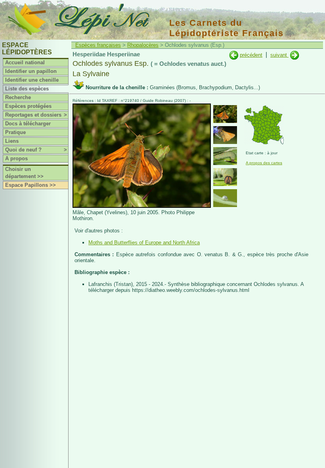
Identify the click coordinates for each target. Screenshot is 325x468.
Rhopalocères (143, 45)
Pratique (15, 132)
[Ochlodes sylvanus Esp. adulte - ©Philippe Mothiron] (225, 114)
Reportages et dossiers (36, 115)
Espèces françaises (98, 45)
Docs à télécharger (28, 124)
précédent (251, 55)
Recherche (18, 97)
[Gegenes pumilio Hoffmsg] (233, 55)
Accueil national (25, 62)
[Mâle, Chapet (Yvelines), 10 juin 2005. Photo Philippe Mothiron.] (142, 206)
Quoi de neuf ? (36, 150)
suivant (279, 55)
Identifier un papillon (31, 71)
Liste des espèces (27, 89)
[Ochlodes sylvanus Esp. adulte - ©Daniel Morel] (225, 135)
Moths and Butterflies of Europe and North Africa (144, 243)
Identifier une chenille (32, 80)
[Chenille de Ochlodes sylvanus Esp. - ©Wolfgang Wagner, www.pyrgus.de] (225, 156)
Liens (12, 141)
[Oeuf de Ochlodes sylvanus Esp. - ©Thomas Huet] (225, 198)
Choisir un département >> (24, 172)
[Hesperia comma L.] (294, 55)
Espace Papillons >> (30, 185)
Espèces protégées (28, 106)
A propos (16, 158)
